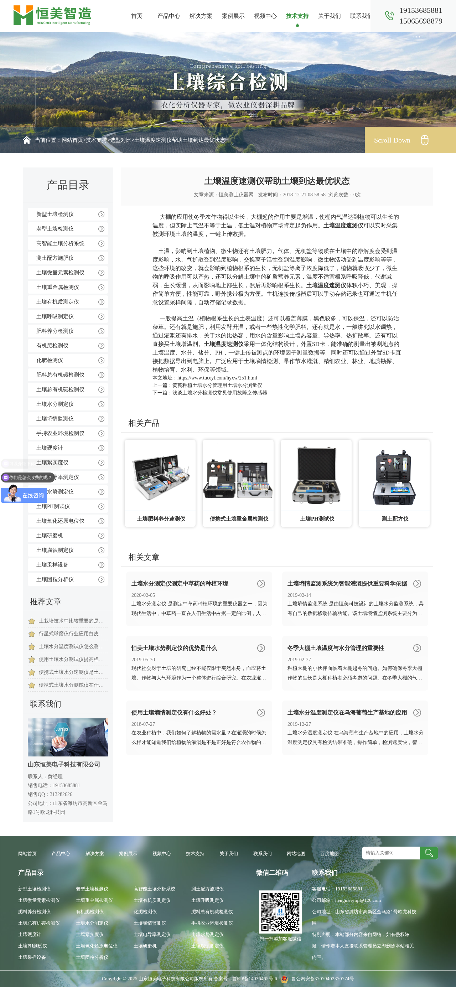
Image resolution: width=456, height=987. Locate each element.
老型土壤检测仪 (55, 229)
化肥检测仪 (49, 360)
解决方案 (201, 16)
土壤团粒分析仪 (55, 579)
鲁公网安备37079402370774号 (321, 978)
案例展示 (233, 16)
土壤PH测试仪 (53, 506)
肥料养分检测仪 (55, 331)
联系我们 (361, 16)
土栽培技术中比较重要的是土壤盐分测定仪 (73, 621)
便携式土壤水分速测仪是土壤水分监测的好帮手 (73, 672)
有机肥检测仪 (52, 345)
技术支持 (297, 16)
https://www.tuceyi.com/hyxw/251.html (217, 378)
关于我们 (329, 16)
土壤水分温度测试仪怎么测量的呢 (73, 646)
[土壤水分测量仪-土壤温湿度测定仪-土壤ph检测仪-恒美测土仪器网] (52, 14)
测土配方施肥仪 (55, 258)
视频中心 (265, 16)
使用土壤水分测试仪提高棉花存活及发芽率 (73, 659)
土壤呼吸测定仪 (55, 316)
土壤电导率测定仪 (57, 477)
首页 (136, 16)
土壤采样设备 (52, 565)
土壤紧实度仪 (52, 462)
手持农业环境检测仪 (60, 433)
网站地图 (296, 853)
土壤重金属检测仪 (57, 287)
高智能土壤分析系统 (60, 243)
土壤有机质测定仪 (57, 302)
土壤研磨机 (49, 535)
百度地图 (329, 853)
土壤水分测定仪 (55, 404)
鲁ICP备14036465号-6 (255, 978)
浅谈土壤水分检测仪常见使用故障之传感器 (219, 393)
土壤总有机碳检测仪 (60, 389)
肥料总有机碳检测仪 (60, 375)
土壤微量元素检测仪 (60, 272)
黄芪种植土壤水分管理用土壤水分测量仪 (217, 385)
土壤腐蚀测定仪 (55, 550)
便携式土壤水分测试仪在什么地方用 (73, 685)
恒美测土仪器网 (236, 194)
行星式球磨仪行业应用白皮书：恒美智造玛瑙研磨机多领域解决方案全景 (73, 633)
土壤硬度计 (49, 448)
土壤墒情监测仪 (55, 419)
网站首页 (72, 140)
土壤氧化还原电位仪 (60, 521)
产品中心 (168, 16)
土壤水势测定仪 (55, 492)
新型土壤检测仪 (55, 214)
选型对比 (120, 140)
